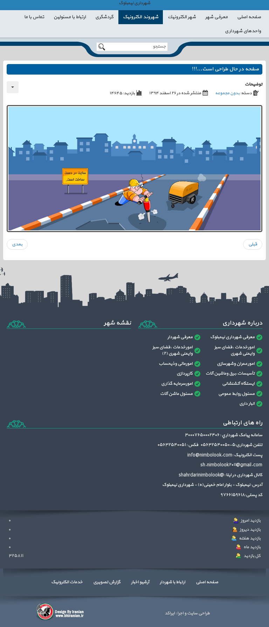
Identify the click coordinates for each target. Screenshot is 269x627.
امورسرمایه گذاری (177, 383)
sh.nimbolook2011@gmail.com (231, 464)
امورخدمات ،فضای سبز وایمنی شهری (234, 350)
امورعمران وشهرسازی (236, 363)
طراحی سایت (198, 613)
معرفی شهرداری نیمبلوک (232, 337)
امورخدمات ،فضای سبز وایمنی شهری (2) (172, 350)
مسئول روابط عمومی (236, 393)
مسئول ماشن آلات (176, 393)
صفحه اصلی (207, 582)
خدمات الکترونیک (67, 582)
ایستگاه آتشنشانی (238, 383)
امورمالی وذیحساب (176, 363)
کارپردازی (185, 373)
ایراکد (170, 613)
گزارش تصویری (106, 582)
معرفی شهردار (180, 337)
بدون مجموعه (227, 93)
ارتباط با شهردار (172, 582)
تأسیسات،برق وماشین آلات (230, 373)
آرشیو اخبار (140, 582)
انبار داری (247, 403)
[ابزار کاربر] (13, 87)
